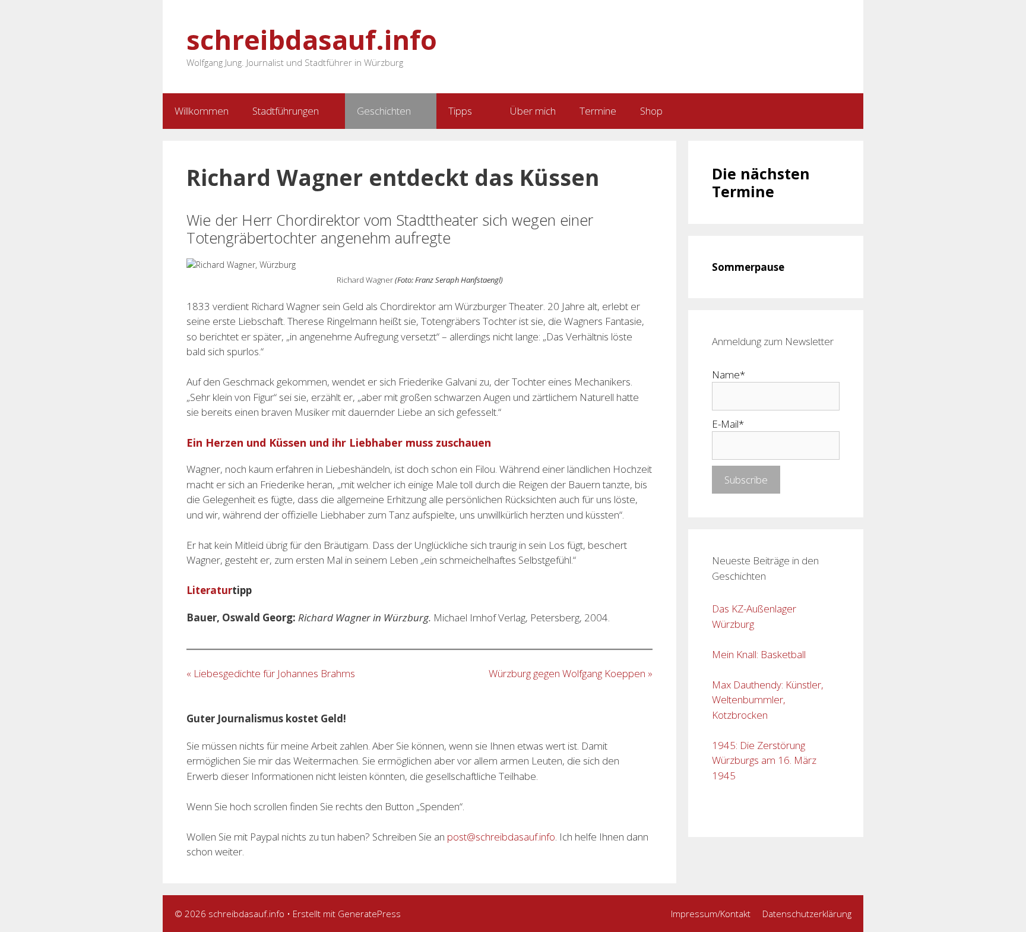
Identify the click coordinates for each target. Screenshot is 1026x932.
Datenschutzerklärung (806, 914)
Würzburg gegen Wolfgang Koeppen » (571, 673)
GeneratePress (369, 914)
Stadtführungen (285, 111)
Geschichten (384, 111)
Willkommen (202, 111)
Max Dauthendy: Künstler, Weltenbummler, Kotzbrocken (768, 700)
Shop (651, 111)
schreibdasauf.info (311, 39)
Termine (598, 111)
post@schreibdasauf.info (501, 836)
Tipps (460, 111)
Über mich (533, 111)
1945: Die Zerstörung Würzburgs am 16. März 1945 (764, 760)
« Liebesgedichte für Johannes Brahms (270, 673)
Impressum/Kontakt (710, 914)
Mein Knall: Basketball (759, 654)
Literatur (209, 590)
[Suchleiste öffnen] (808, 111)
